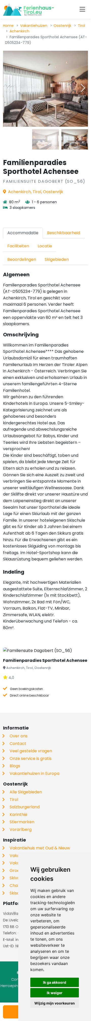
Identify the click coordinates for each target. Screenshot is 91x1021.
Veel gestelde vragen (31, 751)
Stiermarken (22, 822)
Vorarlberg (21, 829)
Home (8, 25)
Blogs (15, 766)
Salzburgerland (25, 807)
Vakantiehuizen (33, 25)
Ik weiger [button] (54, 993)
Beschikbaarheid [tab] (63, 233)
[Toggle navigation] (82, 9)
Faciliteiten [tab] (18, 246)
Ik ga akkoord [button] (54, 982)
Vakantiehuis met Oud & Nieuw (40, 848)
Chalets (17, 885)
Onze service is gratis (31, 758)
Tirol (81, 25)
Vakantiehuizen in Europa (34, 773)
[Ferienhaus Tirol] (28, 9)
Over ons (19, 736)
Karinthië (18, 814)
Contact (18, 743)
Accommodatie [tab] (22, 233)
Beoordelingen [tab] (21, 259)
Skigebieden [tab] (57, 259)
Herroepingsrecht (16, 985)
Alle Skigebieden (26, 792)
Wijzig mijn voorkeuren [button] (54, 1003)
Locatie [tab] (45, 246)
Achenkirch (19, 31)
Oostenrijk (62, 25)
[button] (83, 88)
